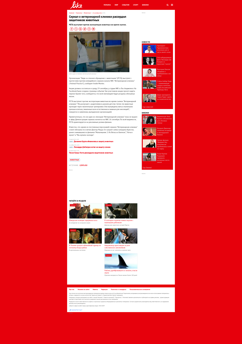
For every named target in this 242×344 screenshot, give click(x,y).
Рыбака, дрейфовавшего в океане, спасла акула (120, 271)
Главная (71, 13)
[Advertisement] (103, 184)
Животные (87, 13)
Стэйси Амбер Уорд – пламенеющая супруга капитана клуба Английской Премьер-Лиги (164, 85)
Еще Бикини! (147, 168)
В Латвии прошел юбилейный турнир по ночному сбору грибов (85, 246)
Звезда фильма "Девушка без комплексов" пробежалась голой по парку (164, 144)
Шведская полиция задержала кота (83, 220)
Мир (116, 5)
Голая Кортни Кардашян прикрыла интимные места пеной (163, 158)
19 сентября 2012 (97, 13)
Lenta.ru (83, 165)
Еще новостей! (148, 107)
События (125, 5)
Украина (107, 5)
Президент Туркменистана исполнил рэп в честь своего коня (163, 49)
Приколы (79, 13)
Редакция (104, 289)
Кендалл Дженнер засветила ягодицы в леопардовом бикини (164, 131)
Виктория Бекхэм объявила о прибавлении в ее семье (164, 72)
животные (74, 160)
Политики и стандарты (118, 289)
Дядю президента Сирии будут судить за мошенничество (164, 97)
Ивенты (95, 289)
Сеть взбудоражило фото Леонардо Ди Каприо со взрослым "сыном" (164, 60)
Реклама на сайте (83, 289)
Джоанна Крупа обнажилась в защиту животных (91, 141)
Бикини (145, 5)
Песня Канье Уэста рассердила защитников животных (91, 152)
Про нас (71, 289)
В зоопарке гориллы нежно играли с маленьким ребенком (118, 221)
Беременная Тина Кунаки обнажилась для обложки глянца (164, 119)
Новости (146, 42)
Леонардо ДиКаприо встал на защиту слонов (90, 147)
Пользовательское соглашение (140, 289)
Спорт (135, 5)
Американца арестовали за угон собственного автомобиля (117, 246)
